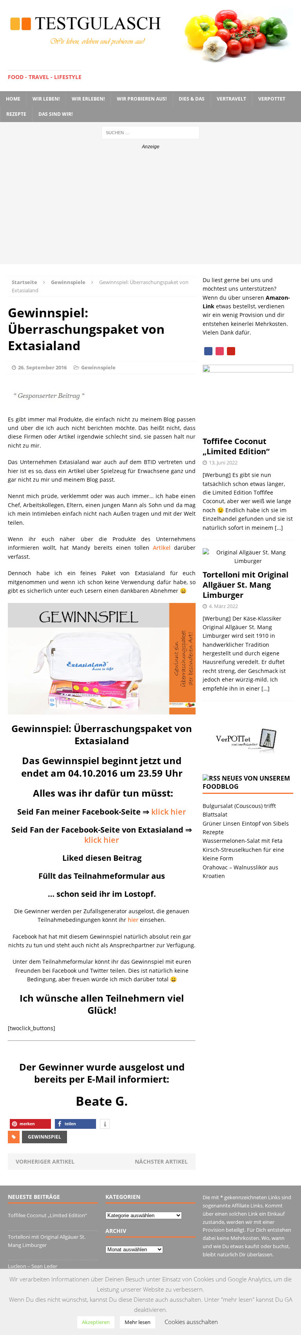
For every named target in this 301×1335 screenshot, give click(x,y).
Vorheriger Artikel (45, 1161)
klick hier (168, 811)
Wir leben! (46, 98)
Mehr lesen (137, 1322)
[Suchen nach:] (150, 132)
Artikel (161, 547)
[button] (30, 1124)
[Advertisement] (150, 209)
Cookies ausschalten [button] (191, 1322)
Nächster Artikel (161, 1161)
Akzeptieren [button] (96, 1322)
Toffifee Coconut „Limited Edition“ (236, 446)
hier (133, 919)
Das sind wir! (55, 114)
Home (13, 98)
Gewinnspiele (98, 367)
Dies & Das (192, 98)
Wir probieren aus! (142, 98)
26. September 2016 (42, 367)
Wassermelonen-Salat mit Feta (243, 840)
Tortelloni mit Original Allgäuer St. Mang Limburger (245, 584)
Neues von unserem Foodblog (246, 782)
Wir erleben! (88, 98)
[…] (279, 527)
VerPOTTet (271, 98)
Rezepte (16, 114)
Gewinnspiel (44, 1136)
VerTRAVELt (231, 98)
